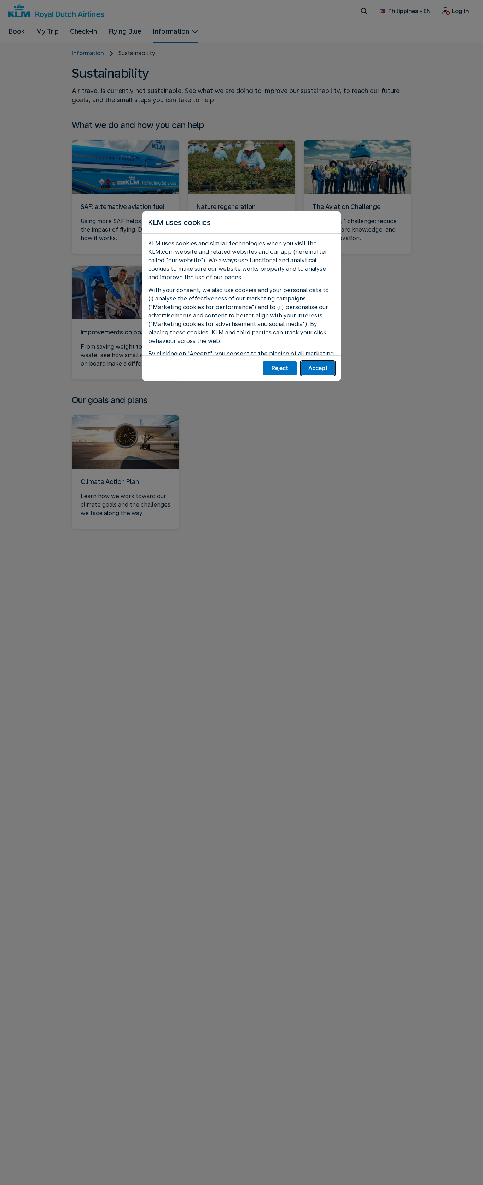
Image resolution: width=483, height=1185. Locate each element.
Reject (280, 368)
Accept (318, 368)
